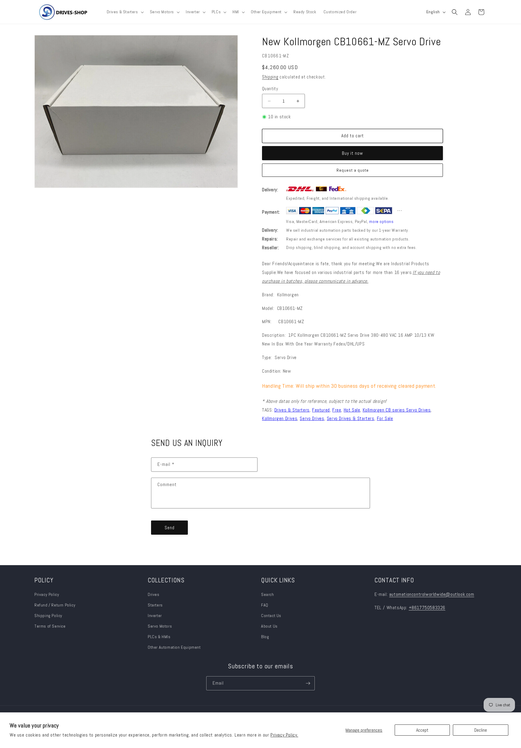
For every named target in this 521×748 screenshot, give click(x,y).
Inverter (155, 615)
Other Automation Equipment (174, 647)
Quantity (270, 88)
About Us (269, 626)
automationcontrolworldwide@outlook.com (431, 594)
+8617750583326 (427, 607)
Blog (265, 636)
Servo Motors (160, 626)
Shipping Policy (48, 615)
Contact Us (271, 615)
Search (267, 594)
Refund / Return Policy (54, 605)
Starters (155, 605)
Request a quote (352, 170)
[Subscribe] (307, 683)
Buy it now (352, 153)
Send (170, 527)
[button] (124, 11)
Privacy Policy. (284, 735)
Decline (480, 730)
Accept (422, 730)
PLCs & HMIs (160, 636)
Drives (153, 594)
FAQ (264, 605)
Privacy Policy (46, 594)
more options (381, 221)
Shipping (270, 77)
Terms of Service (50, 626)
